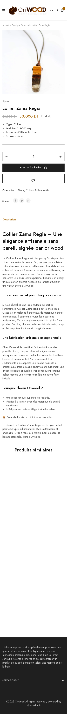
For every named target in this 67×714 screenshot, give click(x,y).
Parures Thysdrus (12, 603)
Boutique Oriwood (21, 25)
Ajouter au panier (30, 167)
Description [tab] (9, 219)
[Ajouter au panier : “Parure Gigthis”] (58, 466)
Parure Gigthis (42, 500)
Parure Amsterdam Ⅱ (45, 552)
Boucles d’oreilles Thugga (44, 605)
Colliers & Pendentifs (37, 190)
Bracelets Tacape (12, 500)
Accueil (5, 25)
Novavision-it (33, 705)
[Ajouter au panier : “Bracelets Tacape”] (27, 466)
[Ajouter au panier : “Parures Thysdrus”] (27, 569)
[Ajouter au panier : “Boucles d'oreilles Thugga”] (58, 569)
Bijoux (5, 101)
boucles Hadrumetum (14, 552)
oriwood (54, 248)
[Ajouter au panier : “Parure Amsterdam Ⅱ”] (58, 517)
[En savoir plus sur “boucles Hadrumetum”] (27, 517)
